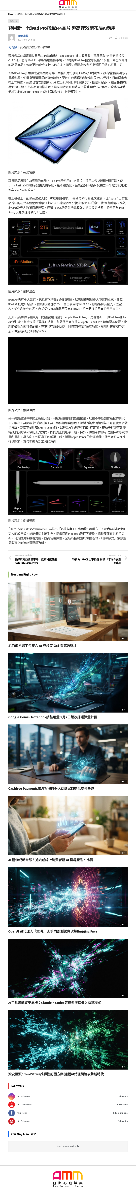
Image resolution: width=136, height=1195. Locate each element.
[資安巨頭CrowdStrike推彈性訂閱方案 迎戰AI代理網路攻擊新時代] (68, 1040)
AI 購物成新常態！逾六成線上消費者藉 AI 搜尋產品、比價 (50, 860)
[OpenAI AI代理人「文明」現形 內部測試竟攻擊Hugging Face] (68, 897)
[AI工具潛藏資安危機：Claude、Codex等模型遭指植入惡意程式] (68, 968)
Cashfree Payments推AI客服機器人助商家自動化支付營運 (51, 789)
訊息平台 (14, 21)
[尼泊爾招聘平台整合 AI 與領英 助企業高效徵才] (68, 611)
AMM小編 (23, 36)
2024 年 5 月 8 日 (26, 39)
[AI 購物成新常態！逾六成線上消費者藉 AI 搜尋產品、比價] (68, 825)
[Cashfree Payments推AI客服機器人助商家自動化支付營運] (68, 754)
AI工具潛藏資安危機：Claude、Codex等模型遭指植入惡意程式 (54, 1003)
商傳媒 (12, 47)
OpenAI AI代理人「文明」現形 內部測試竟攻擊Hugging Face (52, 931)
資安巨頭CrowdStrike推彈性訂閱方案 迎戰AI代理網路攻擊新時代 (56, 1074)
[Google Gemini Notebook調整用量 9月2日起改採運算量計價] (68, 683)
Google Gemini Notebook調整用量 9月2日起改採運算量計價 (52, 717)
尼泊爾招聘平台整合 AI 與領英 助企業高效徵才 (42, 646)
